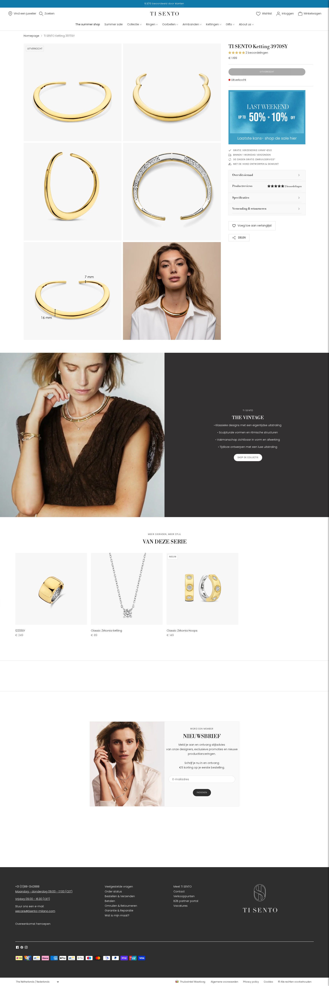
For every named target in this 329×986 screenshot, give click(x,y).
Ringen (150, 24)
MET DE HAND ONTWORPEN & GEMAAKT (256, 163)
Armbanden (191, 24)
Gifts (229, 24)
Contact (179, 891)
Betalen (110, 901)
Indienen (202, 792)
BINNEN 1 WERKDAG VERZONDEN (252, 154)
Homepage (31, 36)
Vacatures (180, 906)
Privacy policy (251, 981)
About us (245, 24)
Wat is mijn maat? (117, 915)
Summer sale (114, 24)
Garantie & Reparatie (119, 910)
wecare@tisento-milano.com (35, 911)
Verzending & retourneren (249, 209)
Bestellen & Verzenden (120, 896)
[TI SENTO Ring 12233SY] (51, 589)
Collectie (133, 24)
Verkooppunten (184, 896)
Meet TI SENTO (182, 886)
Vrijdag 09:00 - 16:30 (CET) (32, 899)
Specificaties (240, 197)
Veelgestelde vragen (119, 886)
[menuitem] (192, 982)
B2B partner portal (185, 901)
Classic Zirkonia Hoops (182, 630)
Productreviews (267, 186)
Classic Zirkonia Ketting (106, 630)
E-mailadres (179, 773)
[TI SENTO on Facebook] (17, 948)
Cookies (268, 981)
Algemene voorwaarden (224, 981)
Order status (113, 891)
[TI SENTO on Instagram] (26, 948)
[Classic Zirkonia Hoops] (202, 589)
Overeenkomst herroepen (32, 924)
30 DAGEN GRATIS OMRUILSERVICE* (254, 159)
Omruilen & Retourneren (121, 906)
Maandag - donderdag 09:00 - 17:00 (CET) (43, 891)
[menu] (37, 982)
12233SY (20, 630)
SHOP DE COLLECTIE (248, 457)
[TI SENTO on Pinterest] (21, 948)
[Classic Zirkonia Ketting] (127, 589)
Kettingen (212, 24)
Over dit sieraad (242, 175)
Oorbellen (169, 24)
